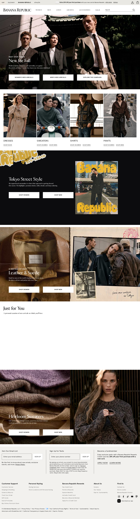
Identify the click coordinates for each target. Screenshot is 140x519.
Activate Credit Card (68, 495)
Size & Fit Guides (7, 500)
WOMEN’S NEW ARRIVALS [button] (24, 77)
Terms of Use (74, 509)
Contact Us (120, 487)
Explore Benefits (67, 492)
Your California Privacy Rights (59, 509)
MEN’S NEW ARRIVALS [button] (58, 77)
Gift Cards (5, 498)
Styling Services (34, 487)
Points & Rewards (68, 490)
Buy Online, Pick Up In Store (10, 503)
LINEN (58, 10)
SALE (98, 10)
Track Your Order (7, 495)
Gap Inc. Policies (58, 511)
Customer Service (7, 487)
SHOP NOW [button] (8, 145)
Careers (96, 487)
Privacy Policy (71, 467)
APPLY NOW (108, 2)
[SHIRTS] (86, 120)
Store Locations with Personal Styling (41, 490)
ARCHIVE (70, 10)
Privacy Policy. (20, 464)
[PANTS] (120, 120)
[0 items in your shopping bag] (137, 2)
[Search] (133, 10)
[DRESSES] (20, 120)
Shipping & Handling (8, 490)
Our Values (97, 490)
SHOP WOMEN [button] (42, 145)
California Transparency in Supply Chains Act (37, 511)
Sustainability (84, 509)
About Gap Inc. (94, 509)
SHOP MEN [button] (53, 145)
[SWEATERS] (53, 120)
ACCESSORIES (84, 10)
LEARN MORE (115, 463)
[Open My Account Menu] (132, 2)
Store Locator (121, 490)
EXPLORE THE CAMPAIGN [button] (92, 77)
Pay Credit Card (67, 487)
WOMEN (39, 10)
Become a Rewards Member (71, 498)
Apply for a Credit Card (69, 500)
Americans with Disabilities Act (12, 511)
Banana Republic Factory (125, 492)
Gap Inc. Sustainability (101, 492)
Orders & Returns (7, 492)
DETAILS (115, 2)
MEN (49, 10)
